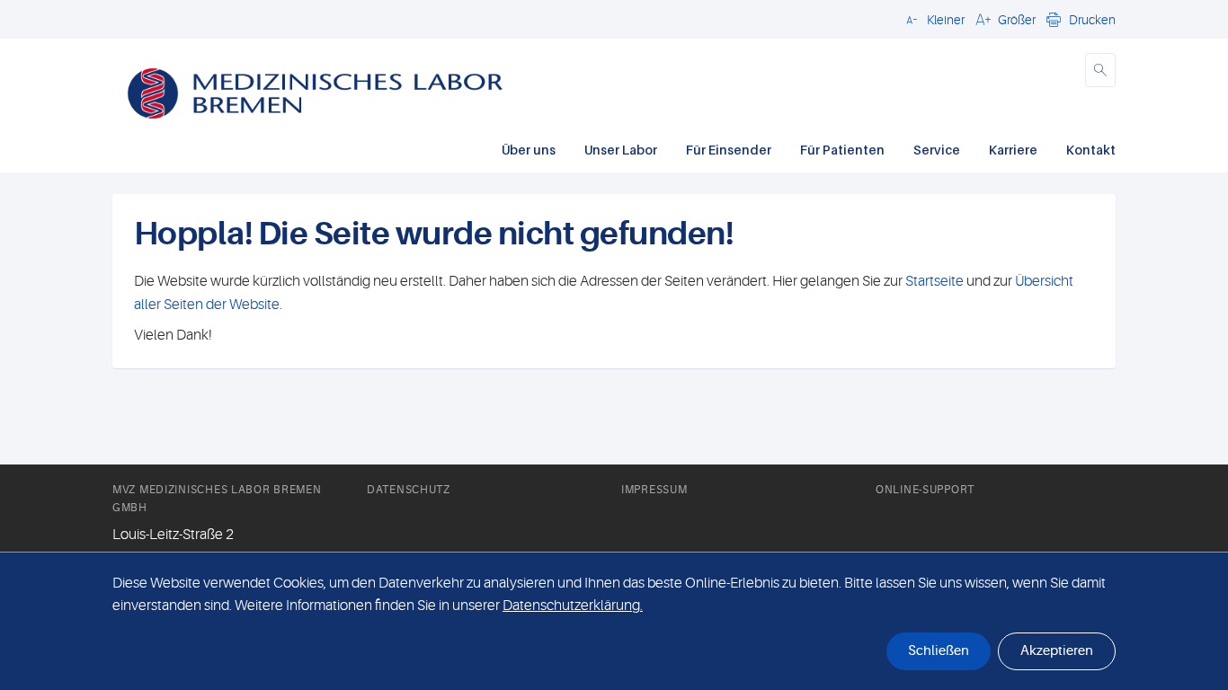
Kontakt (1091, 149)
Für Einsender (728, 149)
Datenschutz (408, 489)
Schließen (938, 651)
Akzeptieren (1056, 651)
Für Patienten (842, 149)
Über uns (529, 149)
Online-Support (925, 489)
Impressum (654, 489)
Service (936, 149)
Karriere (1013, 149)
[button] (933, 19)
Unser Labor (620, 149)
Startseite (934, 281)
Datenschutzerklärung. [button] (573, 605)
